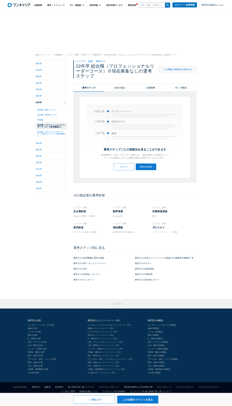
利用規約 (59, 387)
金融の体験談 (153, 328)
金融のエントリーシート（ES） (101, 328)
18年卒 (39, 162)
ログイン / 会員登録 (185, 5)
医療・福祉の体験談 (156, 362)
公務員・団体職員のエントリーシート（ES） (107, 369)
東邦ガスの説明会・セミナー (86, 274)
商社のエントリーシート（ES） (101, 335)
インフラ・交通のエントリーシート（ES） (106, 349)
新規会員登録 (146, 167)
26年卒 (39, 76)
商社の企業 (32, 335)
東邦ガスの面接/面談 (144, 269)
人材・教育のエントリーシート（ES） (104, 345)
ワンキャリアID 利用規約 (113, 391)
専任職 (40, 120)
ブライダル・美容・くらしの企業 (42, 359)
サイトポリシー (164, 387)
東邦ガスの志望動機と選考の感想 (88, 258)
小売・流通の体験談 (156, 366)
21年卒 (39, 143)
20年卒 (39, 149)
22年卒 (39, 102)
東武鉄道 (78, 227)
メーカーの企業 (34, 332)
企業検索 (38, 5)
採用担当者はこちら (88, 391)
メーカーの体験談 (155, 332)
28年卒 (39, 63)
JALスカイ (158, 227)
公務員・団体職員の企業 (38, 369)
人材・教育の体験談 (156, 345)
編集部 (48, 387)
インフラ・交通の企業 (37, 349)
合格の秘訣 (119, 87)
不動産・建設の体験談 (157, 352)
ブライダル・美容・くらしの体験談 (163, 359)
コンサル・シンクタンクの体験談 (162, 325)
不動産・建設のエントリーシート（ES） (105, 352)
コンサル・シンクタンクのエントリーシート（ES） (110, 325)
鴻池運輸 (118, 227)
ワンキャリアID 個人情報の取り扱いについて (151, 391)
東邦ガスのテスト (143, 263)
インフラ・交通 (84, 61)
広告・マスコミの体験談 (158, 342)
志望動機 (150, 87)
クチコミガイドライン (209, 387)
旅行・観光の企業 (35, 355)
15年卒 (39, 182)
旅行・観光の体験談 (156, 355)
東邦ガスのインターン (83, 280)
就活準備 (94, 5)
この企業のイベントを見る (138, 399)
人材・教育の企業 (35, 345)
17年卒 (39, 169)
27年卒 (39, 70)
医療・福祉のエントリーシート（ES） (104, 362)
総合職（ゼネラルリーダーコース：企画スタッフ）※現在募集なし (51, 134)
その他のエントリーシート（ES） (102, 373)
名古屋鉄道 (79, 211)
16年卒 (39, 175)
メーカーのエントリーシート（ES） (103, 332)
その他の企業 (33, 373)
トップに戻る (115, 304)
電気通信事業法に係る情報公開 (138, 387)
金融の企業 (32, 328)
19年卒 (39, 156)
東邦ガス (100, 61)
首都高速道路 (159, 211)
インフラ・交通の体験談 (158, 349)
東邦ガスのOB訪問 (143, 274)
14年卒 (39, 188)
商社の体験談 (153, 335)
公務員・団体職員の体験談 (159, 369)
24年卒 (39, 89)
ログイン (124, 167)
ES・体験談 (76, 5)
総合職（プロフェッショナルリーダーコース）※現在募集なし (51, 126)
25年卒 (39, 83)
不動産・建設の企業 (36, 352)
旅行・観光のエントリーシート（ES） (104, 355)
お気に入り (96, 399)
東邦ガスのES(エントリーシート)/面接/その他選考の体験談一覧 (164, 258)
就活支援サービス (114, 5)
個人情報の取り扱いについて (81, 387)
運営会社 (36, 387)
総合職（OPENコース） (47, 115)
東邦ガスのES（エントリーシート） (90, 263)
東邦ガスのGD (80, 269)
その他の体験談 (154, 373)
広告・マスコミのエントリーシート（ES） (106, 342)
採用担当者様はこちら (212, 5)
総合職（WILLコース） (47, 110)
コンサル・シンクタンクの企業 (41, 325)
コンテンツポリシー (185, 387)
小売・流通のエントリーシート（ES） (104, 366)
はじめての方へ (20, 387)
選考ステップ (88, 87)
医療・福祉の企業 (35, 362)
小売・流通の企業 (35, 366)
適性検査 (132, 5)
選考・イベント (54, 5)
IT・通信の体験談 (155, 338)
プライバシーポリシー (109, 387)
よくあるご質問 (68, 391)
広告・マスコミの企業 (37, 342)
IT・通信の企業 (34, 338)
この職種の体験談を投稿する (177, 69)
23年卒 (39, 96)
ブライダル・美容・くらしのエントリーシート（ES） (111, 359)
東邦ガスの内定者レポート (147, 280)
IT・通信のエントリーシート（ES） (103, 338)
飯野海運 (118, 211)
